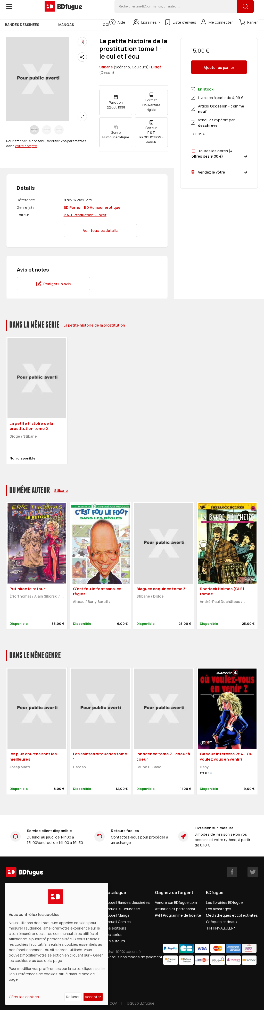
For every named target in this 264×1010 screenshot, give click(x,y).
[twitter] (253, 872)
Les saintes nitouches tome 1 (100, 756)
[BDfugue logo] (63, 6)
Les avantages (218, 908)
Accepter (93, 996)
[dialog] (56, 944)
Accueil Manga (117, 915)
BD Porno (72, 207)
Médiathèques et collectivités (232, 915)
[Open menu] (9, 6)
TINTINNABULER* (220, 928)
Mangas (66, 24)
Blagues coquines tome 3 (161, 588)
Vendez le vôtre (211, 172)
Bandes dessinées (22, 24)
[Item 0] (34, 129)
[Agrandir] (82, 116)
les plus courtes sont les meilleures (33, 756)
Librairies (149, 22)
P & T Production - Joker (85, 214)
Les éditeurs (115, 928)
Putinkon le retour (27, 588)
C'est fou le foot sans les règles (97, 591)
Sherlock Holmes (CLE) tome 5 (222, 591)
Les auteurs (115, 941)
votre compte (26, 145)
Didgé (156, 67)
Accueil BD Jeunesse (122, 908)
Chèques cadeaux (221, 921)
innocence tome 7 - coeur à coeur (163, 756)
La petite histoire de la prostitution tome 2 (31, 426)
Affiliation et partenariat (175, 908)
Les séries (113, 934)
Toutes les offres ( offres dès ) (212, 153)
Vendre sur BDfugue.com (176, 902)
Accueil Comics (118, 921)
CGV (113, 1003)
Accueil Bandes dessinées (127, 902)
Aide (121, 22)
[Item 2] (59, 129)
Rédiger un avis (57, 283)
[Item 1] (46, 129)
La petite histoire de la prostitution (94, 325)
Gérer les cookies (24, 996)
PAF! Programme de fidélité (178, 915)
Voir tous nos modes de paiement (133, 956)
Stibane (106, 67)
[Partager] (82, 57)
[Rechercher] (245, 6)
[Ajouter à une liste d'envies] (82, 41)
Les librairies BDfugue (224, 902)
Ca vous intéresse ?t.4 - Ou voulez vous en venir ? (226, 756)
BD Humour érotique (102, 207)
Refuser (73, 996)
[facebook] (232, 872)
